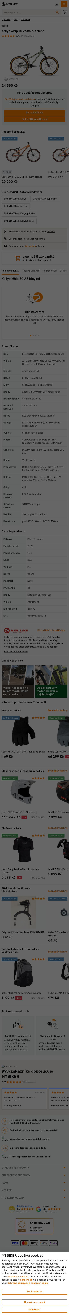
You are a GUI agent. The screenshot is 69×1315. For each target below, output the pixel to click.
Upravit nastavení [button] (34, 1302)
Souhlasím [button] (34, 1291)
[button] (26, 1280)
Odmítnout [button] (34, 1309)
